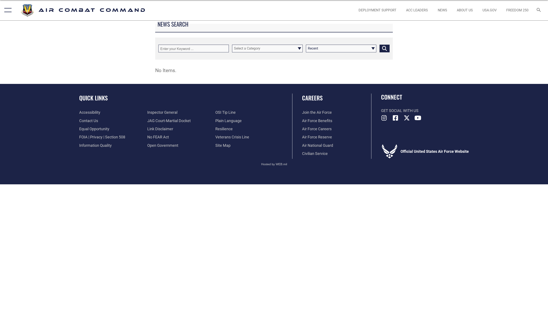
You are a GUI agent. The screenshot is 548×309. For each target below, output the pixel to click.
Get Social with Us (399, 110)
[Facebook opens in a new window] (395, 118)
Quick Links (93, 98)
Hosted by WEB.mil (274, 164)
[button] (7, 10)
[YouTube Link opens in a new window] (418, 118)
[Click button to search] (385, 48)
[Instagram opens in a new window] (384, 118)
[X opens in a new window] (407, 118)
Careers (312, 98)
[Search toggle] (539, 10)
